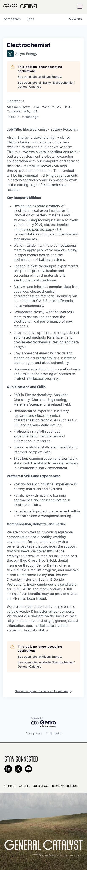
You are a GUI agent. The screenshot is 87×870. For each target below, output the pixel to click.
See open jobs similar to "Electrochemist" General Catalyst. (46, 85)
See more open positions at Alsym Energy (43, 691)
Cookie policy (54, 733)
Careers (24, 786)
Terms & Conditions (65, 786)
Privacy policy (33, 733)
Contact (9, 786)
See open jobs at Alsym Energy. (40, 76)
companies (12, 19)
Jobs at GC (40, 786)
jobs (30, 19)
